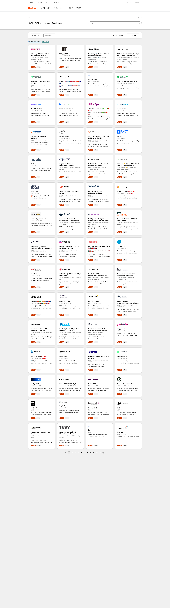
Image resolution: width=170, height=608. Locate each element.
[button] (139, 17)
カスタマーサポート (45, 2)
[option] (35, 35)
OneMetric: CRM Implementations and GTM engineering (97, 274)
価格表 (71, 8)
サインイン (129, 2)
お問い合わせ (57, 2)
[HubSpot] (32, 8)
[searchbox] (115, 23)
